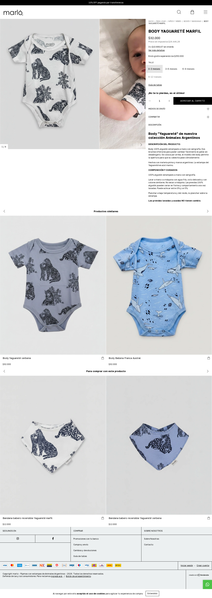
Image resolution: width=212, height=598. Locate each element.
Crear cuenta (203, 565)
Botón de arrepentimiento (78, 576)
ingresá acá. (57, 576)
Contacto (148, 544)
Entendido (152, 593)
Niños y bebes (174, 21)
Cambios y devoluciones (84, 550)
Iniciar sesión (187, 565)
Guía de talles (80, 556)
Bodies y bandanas (192, 21)
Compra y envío (80, 544)
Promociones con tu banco (86, 539)
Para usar (161, 21)
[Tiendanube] (199, 575)
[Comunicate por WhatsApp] (207, 584)
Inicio (151, 21)
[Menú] (205, 12)
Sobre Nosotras (151, 539)
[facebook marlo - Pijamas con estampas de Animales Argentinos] (53, 539)
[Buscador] (179, 12)
